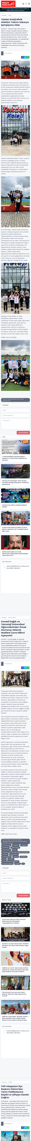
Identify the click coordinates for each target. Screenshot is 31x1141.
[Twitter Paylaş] (25, 57)
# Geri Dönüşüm (6, 856)
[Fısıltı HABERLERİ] (8, 3)
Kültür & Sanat (12, 617)
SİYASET (10, 1082)
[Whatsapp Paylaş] (28, 57)
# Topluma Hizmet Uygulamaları (10, 861)
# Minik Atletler (15, 847)
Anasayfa (4, 15)
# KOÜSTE (5, 854)
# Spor (14, 850)
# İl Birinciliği (5, 847)
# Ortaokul (23, 856)
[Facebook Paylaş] (22, 57)
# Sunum (11, 859)
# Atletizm (15, 845)
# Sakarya (23, 845)
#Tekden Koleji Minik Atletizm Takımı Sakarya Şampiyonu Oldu (13, 399)
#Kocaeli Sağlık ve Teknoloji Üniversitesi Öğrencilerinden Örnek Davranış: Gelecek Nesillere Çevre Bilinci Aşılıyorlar (15, 841)
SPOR (9, 15)
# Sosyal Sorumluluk (7, 863)
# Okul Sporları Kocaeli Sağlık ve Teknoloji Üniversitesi (15, 852)
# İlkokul (16, 856)
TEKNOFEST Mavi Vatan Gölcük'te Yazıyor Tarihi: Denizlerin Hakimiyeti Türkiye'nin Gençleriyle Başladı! (16, 9)
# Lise (4, 859)
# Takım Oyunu (6, 850)
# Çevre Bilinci (14, 854)
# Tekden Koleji (6, 845)
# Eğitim (17, 863)
